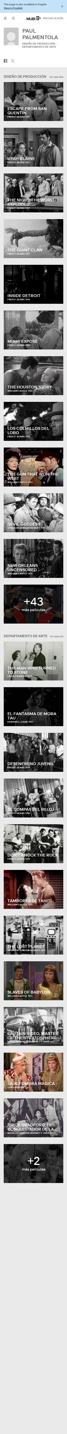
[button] (5, 18)
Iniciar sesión (53, 18)
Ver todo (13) (56, 636)
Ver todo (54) (56, 77)
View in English (13, 8)
